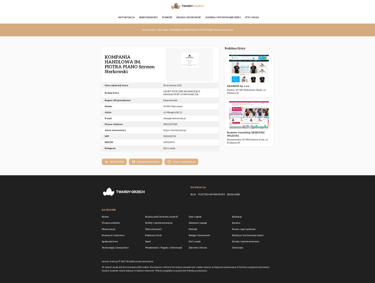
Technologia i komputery (115, 248)
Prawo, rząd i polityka (244, 229)
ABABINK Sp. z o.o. (238, 86)
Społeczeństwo (110, 241)
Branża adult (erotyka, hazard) (161, 217)
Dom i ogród (195, 217)
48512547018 (170, 124)
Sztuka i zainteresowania (245, 241)
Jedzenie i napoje (198, 223)
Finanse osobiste (111, 223)
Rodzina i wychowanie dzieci (223, 18)
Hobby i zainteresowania (158, 223)
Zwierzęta (237, 248)
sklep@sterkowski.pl (174, 118)
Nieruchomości (148, 18)
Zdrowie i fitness (198, 248)
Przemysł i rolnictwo (113, 235)
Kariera (236, 223)
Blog (193, 195)
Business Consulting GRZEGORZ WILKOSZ (246, 134)
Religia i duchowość (189, 18)
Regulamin (233, 195)
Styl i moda (252, 18)
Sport (148, 241)
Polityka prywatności (211, 195)
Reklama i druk (153, 235)
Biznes (105, 217)
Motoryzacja (126, 18)
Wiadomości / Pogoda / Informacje (163, 248)
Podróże (167, 18)
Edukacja (237, 217)
